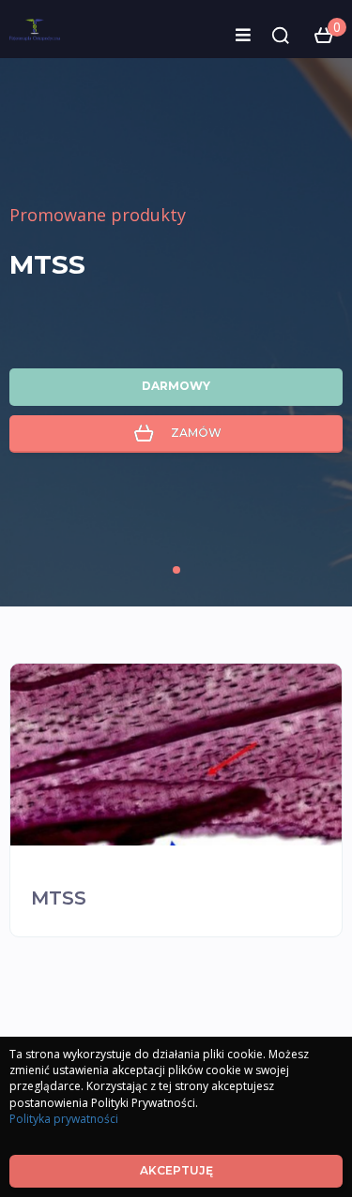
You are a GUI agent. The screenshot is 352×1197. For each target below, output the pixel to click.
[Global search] (281, 35)
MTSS (47, 264)
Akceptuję (176, 1170)
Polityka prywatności (63, 1119)
